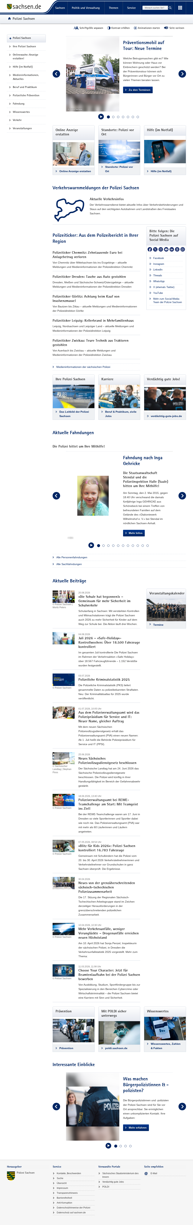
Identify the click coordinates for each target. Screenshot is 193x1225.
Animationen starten (149, 28)
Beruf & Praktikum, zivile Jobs (120, 414)
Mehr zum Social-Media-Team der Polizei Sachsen (167, 300)
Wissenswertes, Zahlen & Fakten (166, 1046)
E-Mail (154, 1173)
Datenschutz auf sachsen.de (71, 1212)
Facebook (158, 258)
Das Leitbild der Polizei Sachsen (74, 414)
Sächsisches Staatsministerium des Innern (120, 1175)
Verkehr (17, 120)
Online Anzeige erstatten (75, 171)
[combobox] (155, 7)
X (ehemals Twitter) (163, 287)
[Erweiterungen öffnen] (180, 8)
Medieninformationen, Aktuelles (26, 77)
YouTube (158, 293)
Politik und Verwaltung (86, 8)
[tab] (28, 1167)
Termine (158, 624)
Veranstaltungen (22, 128)
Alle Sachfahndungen (69, 564)
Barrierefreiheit (64, 1198)
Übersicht (62, 1183)
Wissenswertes (21, 112)
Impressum (62, 1188)
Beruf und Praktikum (25, 87)
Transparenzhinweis (67, 1193)
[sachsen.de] (28, 7)
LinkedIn (157, 269)
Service (131, 8)
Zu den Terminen (139, 89)
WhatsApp (159, 281)
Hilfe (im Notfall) (23, 66)
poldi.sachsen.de (116, 1048)
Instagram (158, 264)
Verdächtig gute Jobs (113, 1182)
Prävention (66, 1048)
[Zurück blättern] (56, 74)
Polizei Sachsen (25, 1172)
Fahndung (19, 103)
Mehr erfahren (138, 1127)
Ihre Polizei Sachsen (24, 46)
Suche (60, 1178)
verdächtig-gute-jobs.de (166, 416)
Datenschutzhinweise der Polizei (73, 1207)
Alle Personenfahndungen (71, 557)
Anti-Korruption (64, 1202)
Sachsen (60, 8)
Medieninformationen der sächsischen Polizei (83, 366)
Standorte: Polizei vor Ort (119, 169)
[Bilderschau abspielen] (101, 116)
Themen (113, 8)
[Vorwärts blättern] (182, 74)
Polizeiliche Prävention (26, 95)
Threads (157, 275)
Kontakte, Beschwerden (69, 1173)
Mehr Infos (135, 533)
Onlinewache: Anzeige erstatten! (25, 56)
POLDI (105, 1186)
